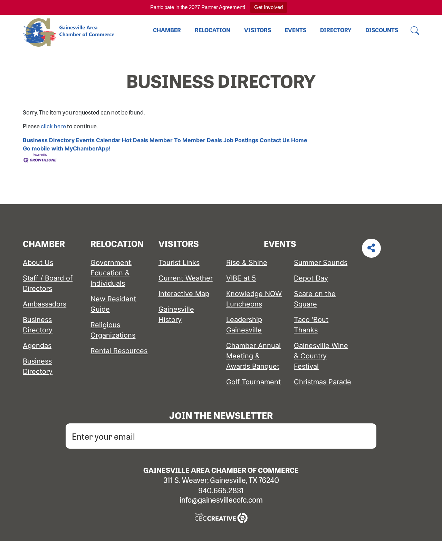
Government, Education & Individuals (111, 272)
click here (53, 126)
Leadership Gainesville (244, 324)
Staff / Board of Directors (48, 283)
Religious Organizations (112, 330)
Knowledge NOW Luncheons (254, 299)
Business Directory (49, 140)
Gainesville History (176, 314)
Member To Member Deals (186, 140)
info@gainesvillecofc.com (221, 499)
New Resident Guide (113, 304)
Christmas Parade (322, 382)
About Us (38, 262)
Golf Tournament (253, 382)
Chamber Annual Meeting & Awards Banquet (253, 355)
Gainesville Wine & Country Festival (321, 355)
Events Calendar (98, 140)
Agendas (37, 345)
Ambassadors (44, 304)
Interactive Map (183, 294)
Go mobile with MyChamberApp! (66, 148)
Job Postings (240, 140)
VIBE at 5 (241, 278)
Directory (336, 30)
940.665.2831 (221, 490)
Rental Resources (118, 351)
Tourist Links (179, 262)
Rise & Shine (246, 262)
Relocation (212, 30)
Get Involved (268, 7)
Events (295, 30)
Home (299, 140)
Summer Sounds (320, 262)
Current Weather (185, 278)
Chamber (167, 30)
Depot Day (311, 278)
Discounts (381, 30)
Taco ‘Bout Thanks (311, 324)
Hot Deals (135, 140)
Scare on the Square (315, 299)
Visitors (257, 30)
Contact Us (275, 140)
